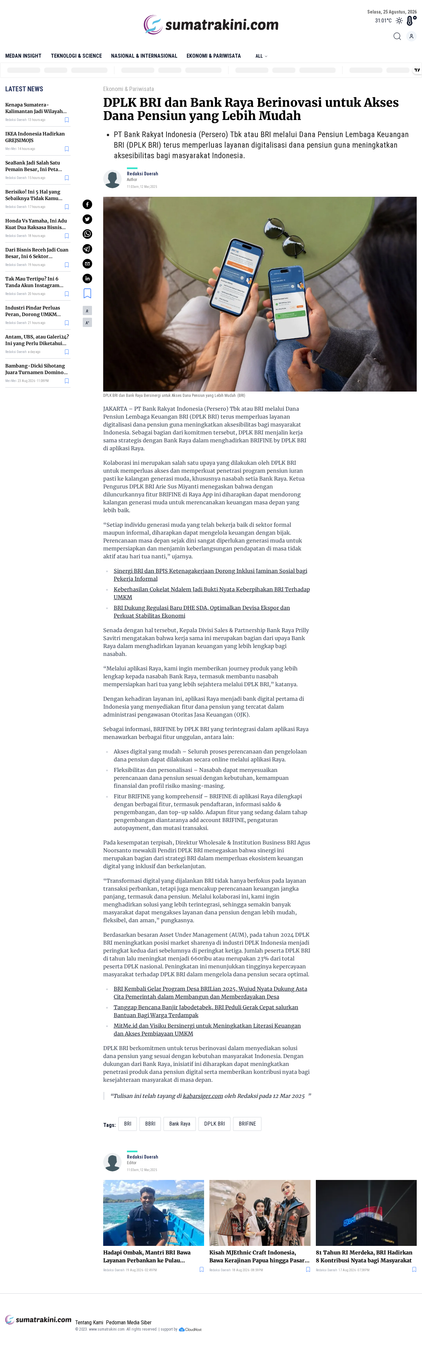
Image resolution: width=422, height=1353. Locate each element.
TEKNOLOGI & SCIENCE (76, 56)
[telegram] (87, 249)
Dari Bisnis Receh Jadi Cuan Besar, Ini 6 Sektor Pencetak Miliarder (37, 256)
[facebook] (87, 204)
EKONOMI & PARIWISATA (214, 56)
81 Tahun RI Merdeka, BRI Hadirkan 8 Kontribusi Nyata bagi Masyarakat (364, 1256)
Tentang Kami (89, 1322)
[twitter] (87, 219)
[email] (87, 264)
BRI (127, 1124)
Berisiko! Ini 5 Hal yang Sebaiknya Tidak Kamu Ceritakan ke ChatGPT (32, 198)
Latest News (24, 89)
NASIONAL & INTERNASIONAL (144, 56)
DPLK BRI (214, 1124)
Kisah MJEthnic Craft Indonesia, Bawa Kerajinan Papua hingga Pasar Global (257, 1256)
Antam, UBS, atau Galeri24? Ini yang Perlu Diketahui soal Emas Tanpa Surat (37, 343)
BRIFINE (247, 1124)
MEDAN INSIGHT (23, 56)
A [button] (87, 311)
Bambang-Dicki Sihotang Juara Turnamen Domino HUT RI (35, 372)
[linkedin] (87, 278)
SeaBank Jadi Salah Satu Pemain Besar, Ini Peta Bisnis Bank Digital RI (32, 169)
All (259, 56)
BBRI (150, 1124)
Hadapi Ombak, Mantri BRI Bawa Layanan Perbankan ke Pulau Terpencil (147, 1256)
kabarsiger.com (203, 1096)
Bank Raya (179, 1124)
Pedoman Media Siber (129, 1322)
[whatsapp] (87, 234)
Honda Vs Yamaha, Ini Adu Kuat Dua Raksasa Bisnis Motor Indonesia (36, 227)
